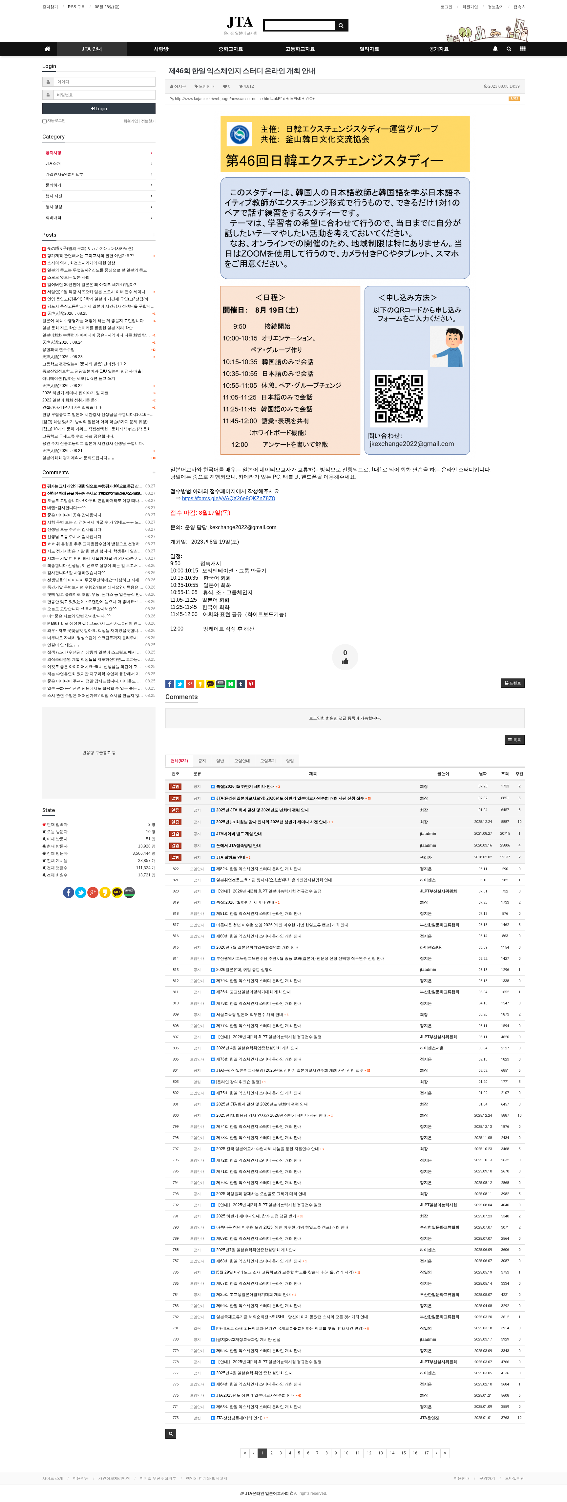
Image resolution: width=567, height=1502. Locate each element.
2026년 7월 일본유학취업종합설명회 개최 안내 (257, 947)
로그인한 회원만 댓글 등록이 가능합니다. (345, 718)
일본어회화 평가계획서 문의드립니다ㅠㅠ (78, 458)
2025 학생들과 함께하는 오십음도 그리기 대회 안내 (260, 1193)
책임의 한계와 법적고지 (206, 1478)
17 (426, 1453)
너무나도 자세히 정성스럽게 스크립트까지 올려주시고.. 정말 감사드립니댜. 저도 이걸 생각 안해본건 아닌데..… (143, 637)
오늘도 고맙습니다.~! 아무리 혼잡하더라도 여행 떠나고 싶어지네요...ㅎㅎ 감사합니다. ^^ (123, 500)
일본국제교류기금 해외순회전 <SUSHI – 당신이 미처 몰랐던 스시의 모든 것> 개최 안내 (291, 1317)
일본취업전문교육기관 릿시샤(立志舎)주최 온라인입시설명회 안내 (273, 880)
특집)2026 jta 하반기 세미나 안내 (247, 786)
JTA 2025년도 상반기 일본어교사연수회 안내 (258, 1395)
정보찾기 (496, 7)
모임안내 (242, 761)
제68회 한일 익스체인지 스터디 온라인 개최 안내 (260, 1261)
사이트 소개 (52, 1478)
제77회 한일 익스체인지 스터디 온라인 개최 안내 (258, 1025)
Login (101, 108)
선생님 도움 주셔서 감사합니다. (74, 529)
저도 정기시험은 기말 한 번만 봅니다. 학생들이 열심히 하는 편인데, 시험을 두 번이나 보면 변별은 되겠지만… (141, 551)
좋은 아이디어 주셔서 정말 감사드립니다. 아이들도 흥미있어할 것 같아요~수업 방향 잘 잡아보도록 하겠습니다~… (146, 681)
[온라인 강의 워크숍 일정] (240, 1082)
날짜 (483, 773)
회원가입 (470, 7)
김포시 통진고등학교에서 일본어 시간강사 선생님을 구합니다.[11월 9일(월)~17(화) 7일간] (125, 306)
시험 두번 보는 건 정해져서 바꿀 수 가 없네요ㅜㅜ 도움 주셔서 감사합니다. (111, 522)
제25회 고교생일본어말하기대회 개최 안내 (255, 1294)
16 (415, 1453)
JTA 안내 (91, 49)
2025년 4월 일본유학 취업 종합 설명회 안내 (254, 1373)
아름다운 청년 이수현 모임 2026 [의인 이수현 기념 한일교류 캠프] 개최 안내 (281, 925)
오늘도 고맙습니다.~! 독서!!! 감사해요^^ (81, 609)
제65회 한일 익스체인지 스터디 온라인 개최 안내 (258, 1350)
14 (392, 1453)
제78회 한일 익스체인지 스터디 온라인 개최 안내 (258, 1003)
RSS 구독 (76, 7)
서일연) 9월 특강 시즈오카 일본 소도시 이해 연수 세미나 (95, 292)
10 (346, 1453)
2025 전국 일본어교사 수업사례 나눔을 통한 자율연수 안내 (269, 1149)
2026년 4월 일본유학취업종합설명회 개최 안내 (257, 1048)
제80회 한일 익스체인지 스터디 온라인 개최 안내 (258, 936)
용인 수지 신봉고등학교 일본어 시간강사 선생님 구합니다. (93, 443)
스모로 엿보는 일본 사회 (68, 277)
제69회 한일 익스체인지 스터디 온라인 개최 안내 (258, 1238)
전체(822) (179, 761)
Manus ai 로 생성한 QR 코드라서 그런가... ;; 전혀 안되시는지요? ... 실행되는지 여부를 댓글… (128, 623)
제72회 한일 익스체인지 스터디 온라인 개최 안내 (258, 1160)
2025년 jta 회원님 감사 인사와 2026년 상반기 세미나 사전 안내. (274, 822)
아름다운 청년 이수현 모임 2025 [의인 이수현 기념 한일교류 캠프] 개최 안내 (281, 1227)
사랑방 (161, 49)
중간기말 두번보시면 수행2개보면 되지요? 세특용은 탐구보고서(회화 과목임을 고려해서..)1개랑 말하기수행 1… (144, 587)
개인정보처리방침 (114, 1478)
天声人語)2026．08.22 (62, 385)
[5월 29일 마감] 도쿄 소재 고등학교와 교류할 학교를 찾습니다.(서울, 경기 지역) (287, 1272)
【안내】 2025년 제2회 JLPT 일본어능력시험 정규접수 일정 (268, 1205)
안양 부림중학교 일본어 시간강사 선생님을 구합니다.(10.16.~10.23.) (102, 414)
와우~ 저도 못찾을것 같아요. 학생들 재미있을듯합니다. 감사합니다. (105, 630)
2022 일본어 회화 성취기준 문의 (70, 400)
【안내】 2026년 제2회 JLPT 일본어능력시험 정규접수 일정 (268, 891)
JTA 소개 (53, 163)
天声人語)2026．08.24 (62, 342)
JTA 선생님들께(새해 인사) (241, 1418)
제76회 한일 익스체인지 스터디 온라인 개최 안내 (258, 1059)
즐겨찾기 (50, 7)
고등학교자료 (300, 49)
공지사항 (53, 152)
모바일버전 (515, 1478)
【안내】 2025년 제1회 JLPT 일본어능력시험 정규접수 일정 (268, 1362)
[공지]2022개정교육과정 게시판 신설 (248, 1339)
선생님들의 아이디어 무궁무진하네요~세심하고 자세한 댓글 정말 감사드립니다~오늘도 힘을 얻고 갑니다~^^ (141, 580)
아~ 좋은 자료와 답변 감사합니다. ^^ (78, 616)
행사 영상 (54, 206)
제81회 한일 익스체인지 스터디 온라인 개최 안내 (258, 913)
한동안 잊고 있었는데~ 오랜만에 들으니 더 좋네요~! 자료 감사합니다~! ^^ (110, 601)
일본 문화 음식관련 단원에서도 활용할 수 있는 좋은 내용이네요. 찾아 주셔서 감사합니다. (124, 688)
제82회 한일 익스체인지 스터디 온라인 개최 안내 (258, 869)
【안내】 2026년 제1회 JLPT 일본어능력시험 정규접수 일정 (268, 1037)
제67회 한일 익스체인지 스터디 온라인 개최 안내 (258, 1283)
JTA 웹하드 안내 (232, 857)
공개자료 (439, 49)
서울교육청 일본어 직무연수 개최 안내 (251, 1014)
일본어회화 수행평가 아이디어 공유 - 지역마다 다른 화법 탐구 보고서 (102, 335)
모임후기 (268, 761)
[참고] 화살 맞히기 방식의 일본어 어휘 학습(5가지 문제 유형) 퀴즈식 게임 (105, 421)
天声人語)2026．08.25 (67, 313)
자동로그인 (56, 120)
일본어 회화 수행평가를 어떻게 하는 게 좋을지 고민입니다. (93, 320)
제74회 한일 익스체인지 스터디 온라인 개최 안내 (258, 1126)
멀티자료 (369, 49)
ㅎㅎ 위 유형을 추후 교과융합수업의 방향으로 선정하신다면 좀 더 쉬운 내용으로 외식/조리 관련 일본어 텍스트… (144, 544)
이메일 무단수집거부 (158, 1478)
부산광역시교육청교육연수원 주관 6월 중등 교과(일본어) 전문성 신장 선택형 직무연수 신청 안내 (300, 958)
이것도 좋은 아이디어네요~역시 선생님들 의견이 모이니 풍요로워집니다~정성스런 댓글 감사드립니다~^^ (138, 666)
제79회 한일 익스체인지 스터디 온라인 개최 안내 (258, 980)
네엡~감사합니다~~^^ (66, 507)
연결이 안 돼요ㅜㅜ (63, 645)
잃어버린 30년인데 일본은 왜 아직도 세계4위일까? (91, 284)
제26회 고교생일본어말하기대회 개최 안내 (253, 992)
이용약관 (81, 1478)
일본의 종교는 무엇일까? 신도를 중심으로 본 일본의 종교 (96, 270)
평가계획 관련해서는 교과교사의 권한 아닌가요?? (90, 255)
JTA (240, 21)
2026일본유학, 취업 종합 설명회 (244, 969)
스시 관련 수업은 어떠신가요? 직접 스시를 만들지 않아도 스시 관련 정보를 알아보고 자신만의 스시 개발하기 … (144, 695)
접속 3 (519, 7)
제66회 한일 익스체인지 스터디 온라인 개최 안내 (258, 1305)
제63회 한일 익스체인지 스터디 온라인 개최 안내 (258, 1407)
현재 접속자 (57, 824)
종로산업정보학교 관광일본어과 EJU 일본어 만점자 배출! (92, 371)
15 (403, 1453)
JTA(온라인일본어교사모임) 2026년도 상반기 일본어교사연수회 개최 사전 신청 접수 (292, 798)
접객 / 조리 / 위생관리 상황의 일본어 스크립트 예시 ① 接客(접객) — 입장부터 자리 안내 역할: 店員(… (134, 652)
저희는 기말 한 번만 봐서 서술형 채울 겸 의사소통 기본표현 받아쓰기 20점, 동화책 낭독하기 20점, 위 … (137, 558)
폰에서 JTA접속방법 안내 (238, 845)
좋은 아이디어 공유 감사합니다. (74, 515)
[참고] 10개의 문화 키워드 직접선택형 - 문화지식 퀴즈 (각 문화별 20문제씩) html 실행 (116, 429)
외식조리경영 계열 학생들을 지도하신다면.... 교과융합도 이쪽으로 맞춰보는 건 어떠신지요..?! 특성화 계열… (141, 659)
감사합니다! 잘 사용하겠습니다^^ (75, 572)
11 (357, 1453)
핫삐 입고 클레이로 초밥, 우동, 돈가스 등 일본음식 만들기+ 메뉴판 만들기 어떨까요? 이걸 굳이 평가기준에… (141, 594)
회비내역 (53, 217)
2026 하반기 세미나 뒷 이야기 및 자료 (75, 393)
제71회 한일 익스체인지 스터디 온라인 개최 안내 (258, 1171)
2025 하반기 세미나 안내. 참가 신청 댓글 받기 (259, 1216)
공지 (202, 761)
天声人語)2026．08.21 (62, 450)
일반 (220, 761)
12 (369, 1453)
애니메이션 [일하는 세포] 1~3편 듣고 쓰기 (78, 378)
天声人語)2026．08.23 (62, 356)
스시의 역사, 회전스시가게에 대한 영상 (80, 263)
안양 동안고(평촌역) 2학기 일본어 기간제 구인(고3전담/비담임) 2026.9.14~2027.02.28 (122, 299)
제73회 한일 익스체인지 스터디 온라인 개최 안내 (258, 1137)
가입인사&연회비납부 (65, 174)
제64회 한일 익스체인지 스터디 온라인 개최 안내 (258, 1384)
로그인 (446, 7)
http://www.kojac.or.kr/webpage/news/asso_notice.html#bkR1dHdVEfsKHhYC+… (346, 99)
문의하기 (53, 185)
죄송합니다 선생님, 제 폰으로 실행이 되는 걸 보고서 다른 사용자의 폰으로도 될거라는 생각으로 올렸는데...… (141, 565)
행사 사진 (54, 196)
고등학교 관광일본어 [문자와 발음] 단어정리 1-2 (84, 364)
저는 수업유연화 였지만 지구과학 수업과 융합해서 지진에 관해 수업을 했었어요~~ (118, 674)
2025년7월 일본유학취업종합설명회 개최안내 (256, 1250)
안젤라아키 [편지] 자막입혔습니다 (71, 407)
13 (380, 1453)
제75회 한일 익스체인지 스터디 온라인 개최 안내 (258, 1093)
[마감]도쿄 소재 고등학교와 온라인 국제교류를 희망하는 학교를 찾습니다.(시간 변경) (291, 1328)
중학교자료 (231, 49)
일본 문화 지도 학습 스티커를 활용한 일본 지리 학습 (87, 328)
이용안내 (462, 1478)
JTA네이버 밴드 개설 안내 (238, 833)
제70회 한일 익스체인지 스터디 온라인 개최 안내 (258, 1182)
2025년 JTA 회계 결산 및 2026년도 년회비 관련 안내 (262, 810)
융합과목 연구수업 (58, 349)
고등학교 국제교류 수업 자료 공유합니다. (78, 436)
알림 (290, 761)
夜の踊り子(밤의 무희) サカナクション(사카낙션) (89, 248)
